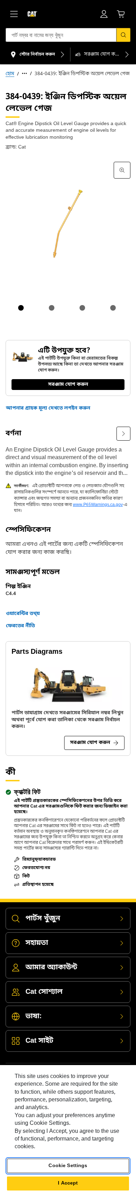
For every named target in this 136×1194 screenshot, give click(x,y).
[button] (48, 408)
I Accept (68, 1183)
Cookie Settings (67, 1166)
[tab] (21, 308)
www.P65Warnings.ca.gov (98, 505)
